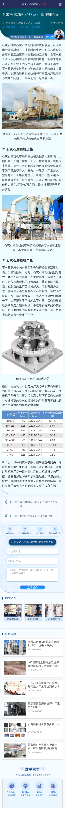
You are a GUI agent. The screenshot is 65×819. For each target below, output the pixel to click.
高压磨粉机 (33, 619)
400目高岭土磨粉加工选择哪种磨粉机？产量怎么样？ (44, 664)
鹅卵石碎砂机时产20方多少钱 (36, 516)
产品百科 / (34, 4)
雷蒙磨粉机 (13, 619)
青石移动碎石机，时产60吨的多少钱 (39, 504)
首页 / (25, 4)
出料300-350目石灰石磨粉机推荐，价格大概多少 (43, 643)
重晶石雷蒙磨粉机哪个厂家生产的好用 (44, 705)
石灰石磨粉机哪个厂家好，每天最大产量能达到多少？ (44, 685)
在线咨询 (50, 36)
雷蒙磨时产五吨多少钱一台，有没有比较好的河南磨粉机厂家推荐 (44, 746)
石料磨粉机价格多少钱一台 (44, 724)
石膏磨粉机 (54, 619)
